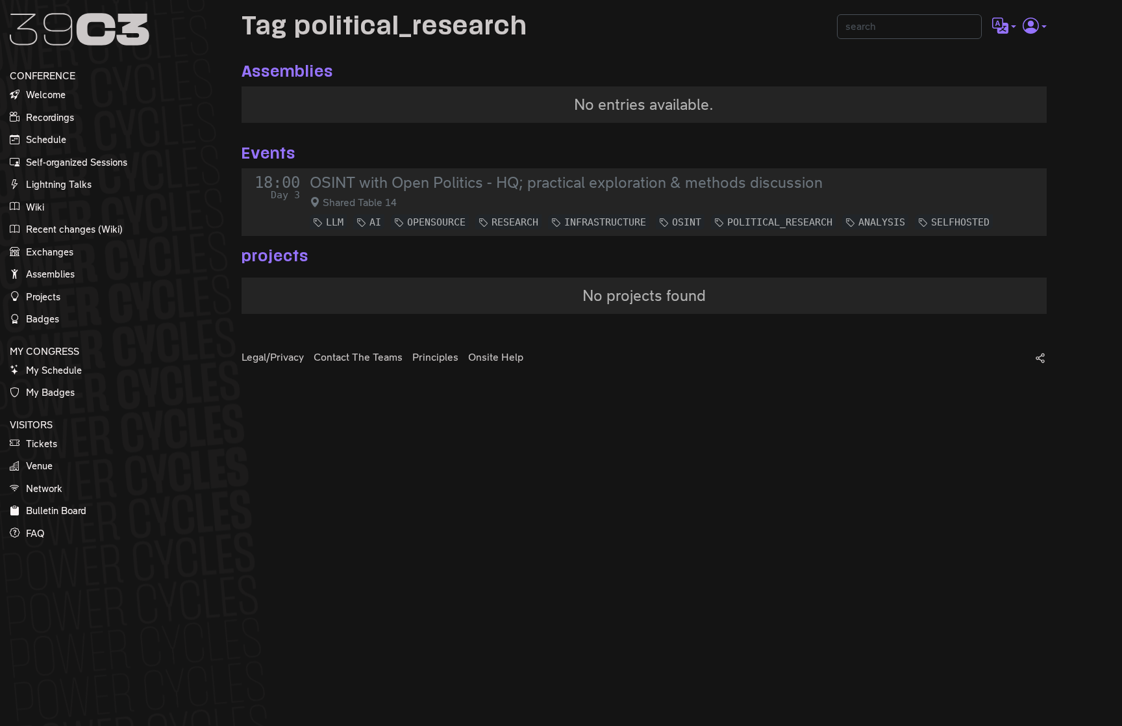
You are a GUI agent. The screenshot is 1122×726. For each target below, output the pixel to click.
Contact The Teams (358, 357)
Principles (435, 357)
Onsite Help (495, 357)
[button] (1004, 26)
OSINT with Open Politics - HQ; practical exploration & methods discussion (566, 182)
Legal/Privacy (273, 357)
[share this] (1040, 357)
